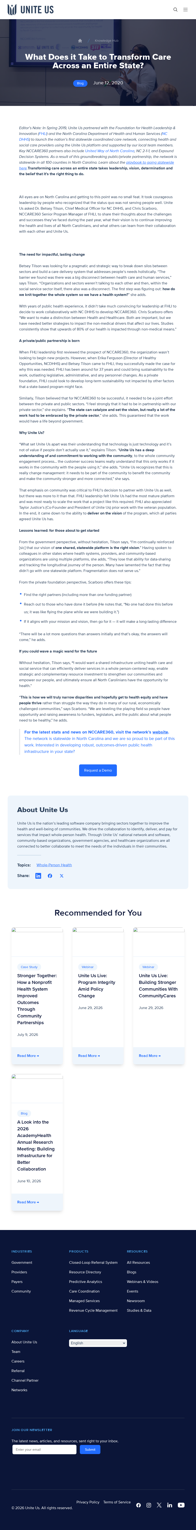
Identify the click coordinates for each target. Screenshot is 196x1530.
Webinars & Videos (142, 1281)
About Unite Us (24, 1342)
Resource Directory (85, 1272)
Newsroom (136, 1301)
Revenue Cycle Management (93, 1310)
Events (132, 1291)
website (160, 732)
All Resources (138, 1262)
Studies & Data (139, 1310)
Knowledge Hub (107, 41)
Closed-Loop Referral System (93, 1262)
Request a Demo (98, 770)
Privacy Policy (87, 1502)
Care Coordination (84, 1291)
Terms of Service (117, 1502)
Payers (16, 1281)
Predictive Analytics (85, 1281)
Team (15, 1351)
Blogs (131, 1272)
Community (21, 1291)
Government (21, 1262)
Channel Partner (24, 1380)
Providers (19, 1272)
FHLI (43, 133)
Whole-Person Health (54, 865)
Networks (19, 1390)
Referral (18, 1370)
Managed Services (84, 1301)
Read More (40, 1055)
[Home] (80, 40)
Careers (17, 1361)
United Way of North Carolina (109, 151)
